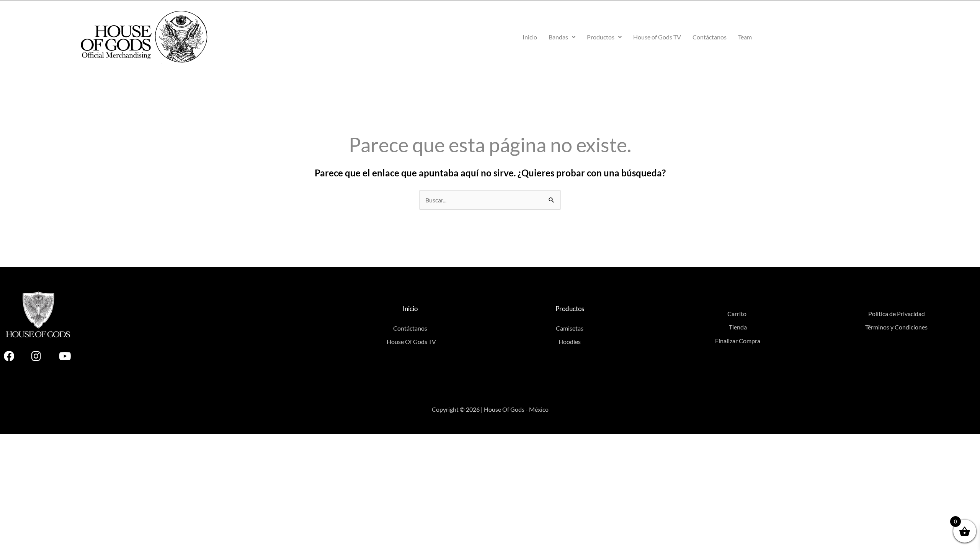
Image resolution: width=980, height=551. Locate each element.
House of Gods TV (657, 37)
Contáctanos (710, 37)
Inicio (530, 37)
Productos (600, 37)
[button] (562, 37)
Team (745, 37)
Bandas (558, 37)
